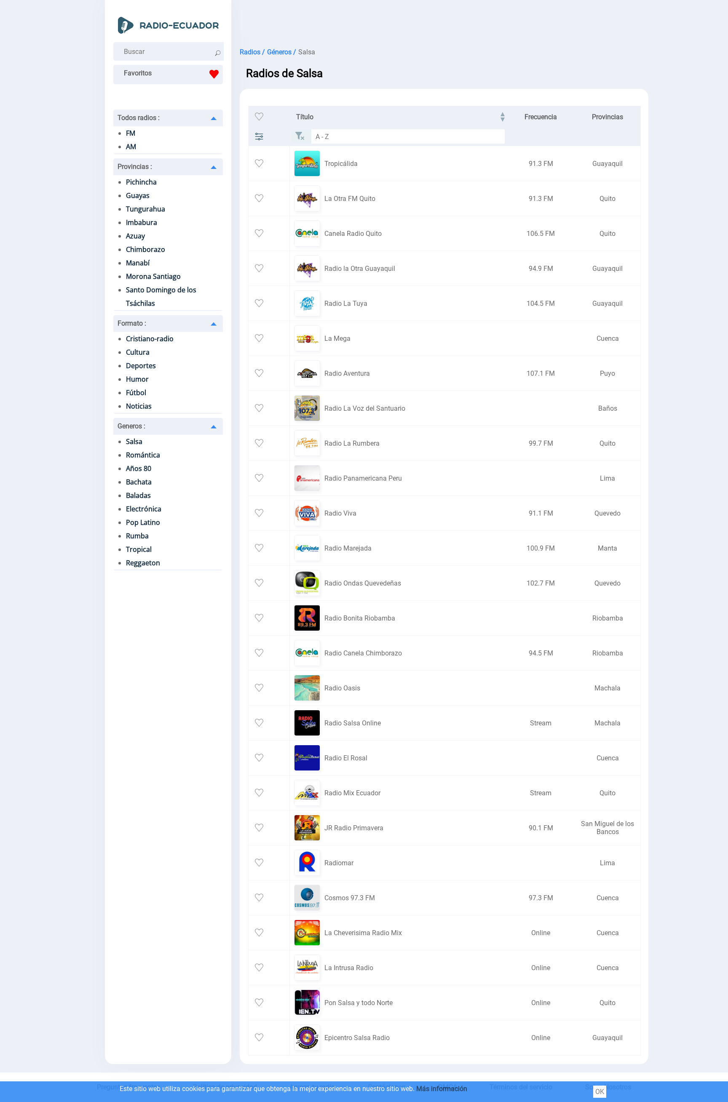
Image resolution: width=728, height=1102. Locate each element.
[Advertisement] (433, 21)
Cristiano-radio (150, 338)
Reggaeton (143, 562)
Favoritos (138, 73)
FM (130, 133)
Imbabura (141, 222)
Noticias (139, 406)
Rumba (137, 535)
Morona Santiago (153, 276)
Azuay (135, 236)
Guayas (138, 195)
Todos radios (139, 118)
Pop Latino (143, 522)
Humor (137, 379)
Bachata (139, 482)
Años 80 (138, 468)
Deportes (141, 365)
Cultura (138, 352)
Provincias (135, 167)
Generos (131, 426)
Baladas (138, 495)
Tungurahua (145, 209)
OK (599, 1092)
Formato (132, 323)
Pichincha (141, 182)
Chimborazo (145, 249)
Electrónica (143, 509)
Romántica (143, 455)
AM (131, 146)
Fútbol (136, 392)
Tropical (139, 549)
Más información (441, 1089)
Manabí (138, 262)
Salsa (134, 441)
